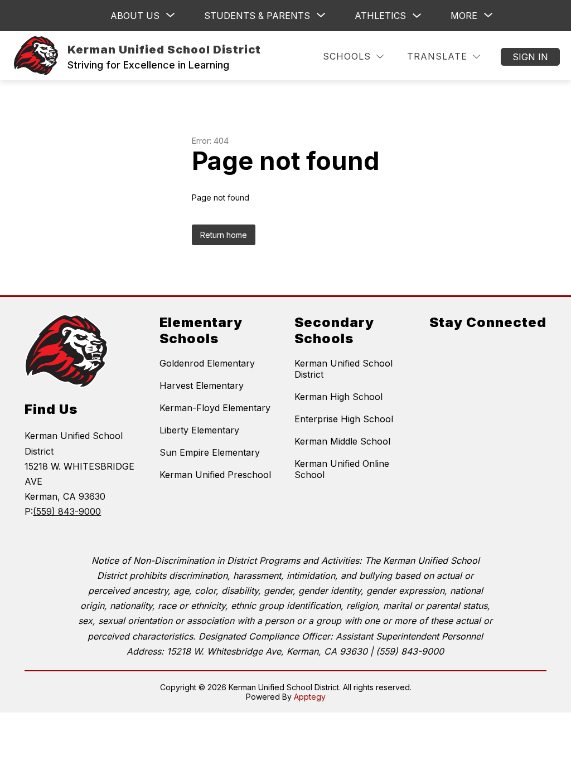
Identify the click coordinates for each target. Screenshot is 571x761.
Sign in (530, 56)
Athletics (380, 15)
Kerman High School (338, 396)
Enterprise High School (343, 419)
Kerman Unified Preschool (215, 474)
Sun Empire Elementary (209, 452)
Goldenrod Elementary (207, 363)
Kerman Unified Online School (341, 469)
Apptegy (310, 696)
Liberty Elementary (199, 430)
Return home (223, 235)
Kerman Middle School (342, 441)
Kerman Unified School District (343, 369)
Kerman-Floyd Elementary (214, 407)
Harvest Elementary (201, 385)
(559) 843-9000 (67, 511)
